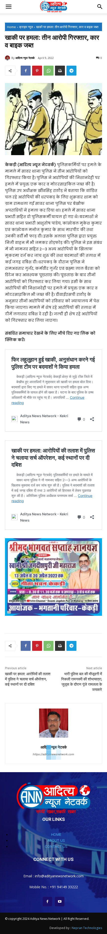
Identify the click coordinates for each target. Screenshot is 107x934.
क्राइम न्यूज (26, 27)
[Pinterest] (37, 71)
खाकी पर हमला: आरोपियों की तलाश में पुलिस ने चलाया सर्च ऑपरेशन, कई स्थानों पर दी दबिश (28, 679)
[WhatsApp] (49, 71)
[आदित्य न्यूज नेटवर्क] (8, 57)
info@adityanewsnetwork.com (59, 876)
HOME (56, 834)
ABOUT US (56, 840)
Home (11, 27)
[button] (8, 6)
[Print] (60, 71)
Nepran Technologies (87, 928)
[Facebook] (26, 71)
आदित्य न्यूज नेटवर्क (25, 58)
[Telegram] (71, 71)
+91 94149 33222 (64, 887)
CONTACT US (56, 846)
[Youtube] (59, 901)
